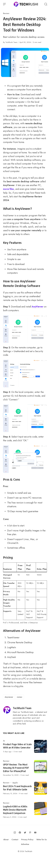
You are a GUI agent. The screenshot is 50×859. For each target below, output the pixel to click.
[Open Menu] (4, 4)
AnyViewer (37, 306)
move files (8, 189)
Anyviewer (9, 697)
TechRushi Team (11, 42)
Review (6, 13)
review (19, 697)
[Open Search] (45, 4)
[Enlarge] (43, 318)
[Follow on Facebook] (20, 832)
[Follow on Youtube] (35, 832)
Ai (4, 740)
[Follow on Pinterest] (30, 832)
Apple (15, 782)
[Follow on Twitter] (25, 832)
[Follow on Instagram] (14, 832)
